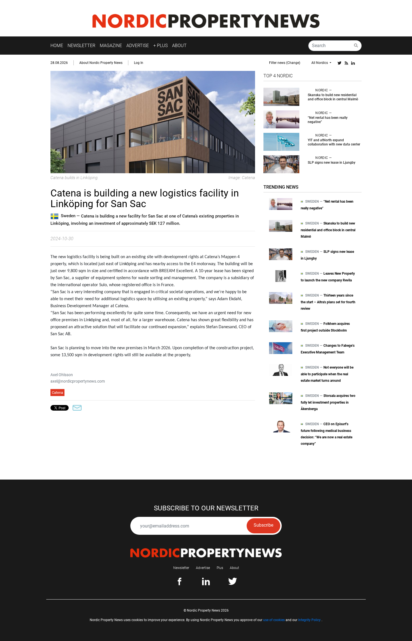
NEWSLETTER (81, 45)
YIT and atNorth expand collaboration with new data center (334, 142)
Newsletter (181, 568)
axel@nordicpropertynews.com (77, 381)
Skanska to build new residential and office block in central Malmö (333, 97)
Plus (220, 568)
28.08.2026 (59, 63)
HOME (56, 45)
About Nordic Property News (100, 63)
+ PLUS (160, 45)
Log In (138, 63)
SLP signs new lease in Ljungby (331, 163)
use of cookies (274, 620)
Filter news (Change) (284, 63)
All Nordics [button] (320, 63)
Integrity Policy (309, 620)
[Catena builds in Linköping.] (152, 121)
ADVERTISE (137, 45)
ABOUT (179, 45)
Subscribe (263, 525)
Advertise (203, 568)
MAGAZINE (111, 45)
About (234, 568)
